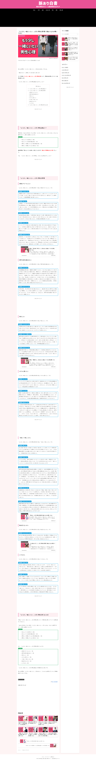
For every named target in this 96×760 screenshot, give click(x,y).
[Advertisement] (48, 20)
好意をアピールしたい (34, 92)
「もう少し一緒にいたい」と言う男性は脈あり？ (37, 88)
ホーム (43, 756)
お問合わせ (52, 756)
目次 (37, 86)
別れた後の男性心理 (66, 83)
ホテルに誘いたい (33, 97)
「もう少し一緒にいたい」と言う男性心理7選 (37, 90)
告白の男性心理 (65, 77)
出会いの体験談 (65, 67)
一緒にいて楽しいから (34, 99)
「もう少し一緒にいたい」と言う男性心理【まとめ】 (38, 104)
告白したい (32, 95)
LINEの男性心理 (65, 70)
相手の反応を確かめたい (34, 94)
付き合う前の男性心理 (66, 75)
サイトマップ (47, 756)
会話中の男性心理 (21, 679)
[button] (77, 34)
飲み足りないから (33, 101)
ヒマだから (32, 103)
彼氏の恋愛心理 (65, 80)
